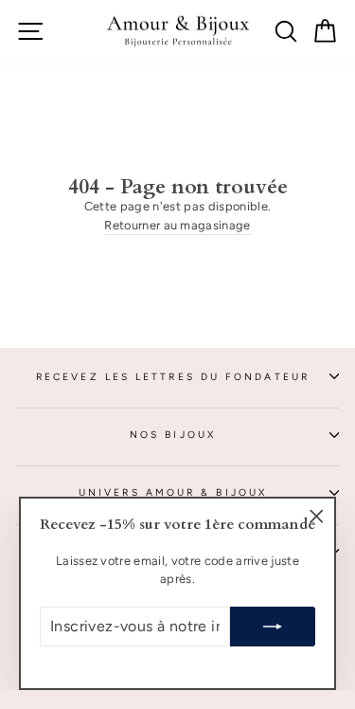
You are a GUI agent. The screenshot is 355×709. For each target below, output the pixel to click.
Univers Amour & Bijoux (173, 492)
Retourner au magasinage (177, 225)
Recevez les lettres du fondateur (173, 377)
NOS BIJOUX (173, 434)
